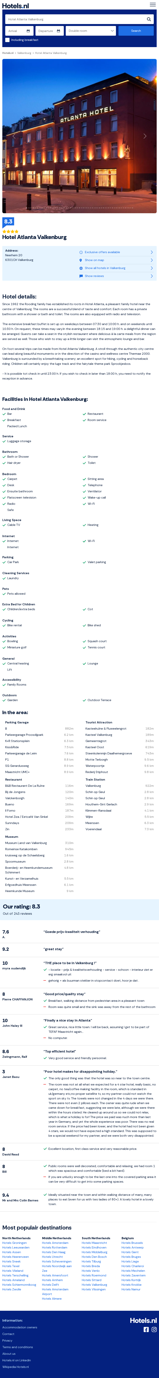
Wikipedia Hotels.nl (15, 1367)
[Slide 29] (77, 208)
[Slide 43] (103, 208)
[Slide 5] (33, 208)
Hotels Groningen (14, 1243)
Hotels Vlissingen (94, 1289)
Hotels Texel (10, 1266)
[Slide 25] (70, 208)
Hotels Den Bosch (94, 1257)
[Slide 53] (121, 208)
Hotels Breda (91, 1266)
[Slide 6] (35, 208)
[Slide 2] (28, 208)
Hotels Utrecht (52, 1257)
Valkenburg (24, 53)
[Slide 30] (79, 208)
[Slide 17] (55, 208)
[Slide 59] (132, 208)
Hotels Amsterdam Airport (55, 1291)
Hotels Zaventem (134, 1275)
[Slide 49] (114, 208)
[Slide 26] (72, 208)
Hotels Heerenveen (15, 1257)
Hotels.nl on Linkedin (16, 1360)
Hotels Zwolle (11, 1289)
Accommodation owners (19, 1327)
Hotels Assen (11, 1252)
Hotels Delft (50, 1285)
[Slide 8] (39, 208)
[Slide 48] (112, 208)
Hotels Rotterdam (54, 1247)
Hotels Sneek (11, 1261)
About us (9, 1354)
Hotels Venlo (91, 1271)
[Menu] (153, 5)
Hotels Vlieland (12, 1271)
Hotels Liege (130, 1261)
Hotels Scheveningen (57, 1261)
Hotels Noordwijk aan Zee (57, 1268)
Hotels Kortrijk (131, 1280)
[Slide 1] (26, 208)
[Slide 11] (44, 208)
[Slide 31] (81, 208)
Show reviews (94, 276)
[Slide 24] (68, 208)
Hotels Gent (130, 1252)
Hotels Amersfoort (55, 1275)
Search (136, 31)
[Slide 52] (119, 208)
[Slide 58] (130, 208)
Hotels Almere (52, 1299)
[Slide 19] (59, 208)
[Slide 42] (101, 208)
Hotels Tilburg (91, 1261)
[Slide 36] (90, 208)
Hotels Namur (131, 1289)
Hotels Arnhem (52, 1280)
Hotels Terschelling (15, 1275)
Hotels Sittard (91, 1280)
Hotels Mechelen (133, 1271)
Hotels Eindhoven (94, 1247)
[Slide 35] (88, 208)
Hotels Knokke (132, 1285)
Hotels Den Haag (54, 1252)
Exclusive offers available (102, 252)
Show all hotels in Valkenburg (105, 268)
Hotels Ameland (13, 1280)
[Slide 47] (110, 208)
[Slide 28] (75, 208)
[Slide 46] (108, 208)
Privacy (7, 1340)
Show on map (94, 260)
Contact (8, 1334)
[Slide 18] (57, 208)
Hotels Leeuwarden (15, 1247)
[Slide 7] (37, 208)
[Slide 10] (42, 208)
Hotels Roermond (94, 1275)
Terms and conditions (17, 1347)
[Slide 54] (123, 208)
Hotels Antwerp (133, 1247)
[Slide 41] (99, 208)
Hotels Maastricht (94, 1243)
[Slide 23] (66, 208)
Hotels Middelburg (94, 1252)
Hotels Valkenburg (94, 1285)
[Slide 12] (46, 208)
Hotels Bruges (131, 1257)
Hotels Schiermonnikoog (19, 1285)
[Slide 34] (86, 208)
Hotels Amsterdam (55, 1243)
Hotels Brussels (132, 1243)
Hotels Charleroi (133, 1266)
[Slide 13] (48, 208)
